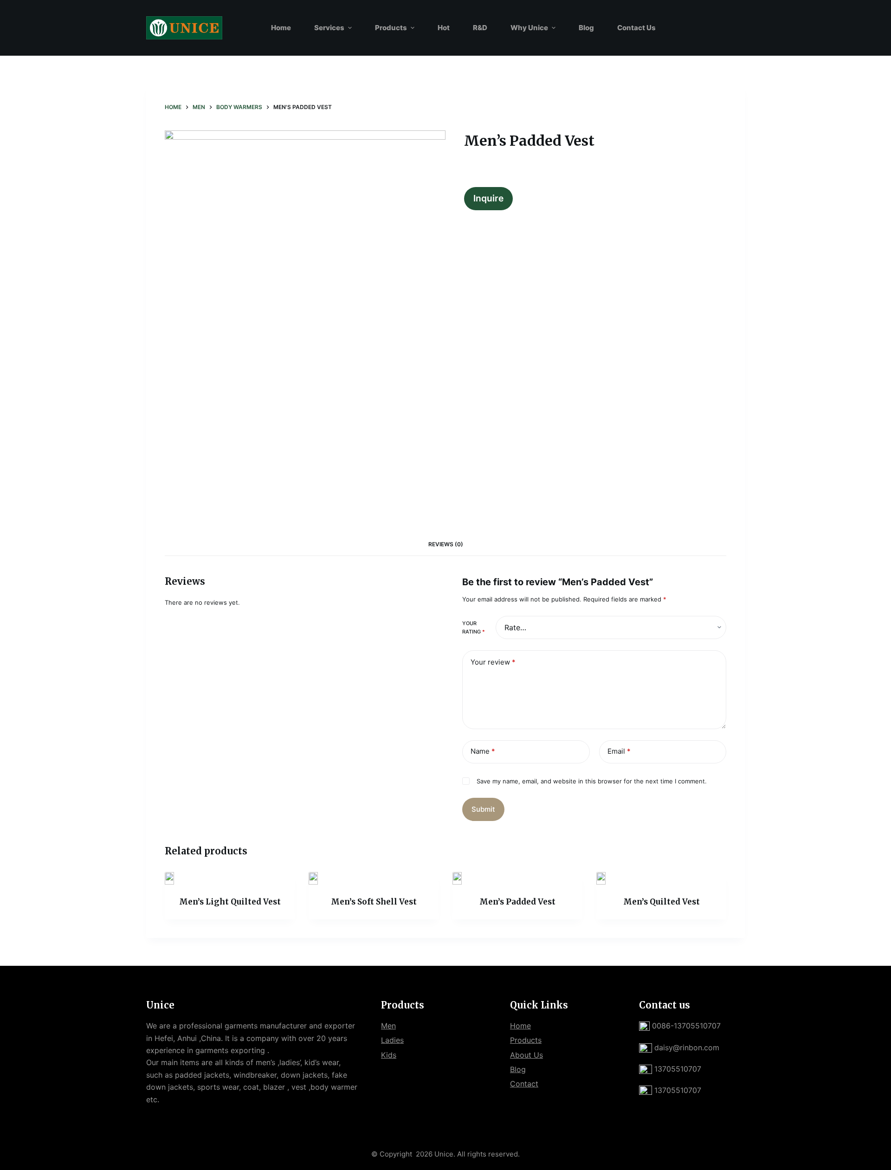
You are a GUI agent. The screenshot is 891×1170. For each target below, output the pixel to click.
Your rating (473, 627)
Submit (483, 809)
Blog (518, 1069)
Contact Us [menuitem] (636, 27)
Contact (524, 1083)
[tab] (445, 544)
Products (526, 1040)
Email (619, 751)
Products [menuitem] (391, 27)
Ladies (392, 1040)
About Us (526, 1055)
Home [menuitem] (281, 27)
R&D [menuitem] (480, 27)
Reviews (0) (445, 544)
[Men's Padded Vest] (517, 878)
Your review (493, 662)
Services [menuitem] (329, 27)
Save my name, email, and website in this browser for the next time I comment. (592, 781)
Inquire (488, 198)
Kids (388, 1055)
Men (388, 1025)
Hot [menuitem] (444, 27)
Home (520, 1025)
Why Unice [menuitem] (529, 27)
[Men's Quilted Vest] (661, 878)
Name (483, 751)
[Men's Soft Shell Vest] (374, 878)
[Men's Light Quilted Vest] (230, 878)
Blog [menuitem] (586, 27)
